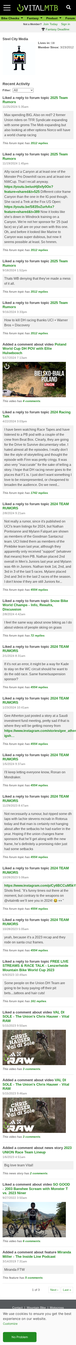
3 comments (31, 1069)
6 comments (31, 1241)
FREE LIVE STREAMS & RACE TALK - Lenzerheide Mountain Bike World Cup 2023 (35, 965)
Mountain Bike (36, 1307)
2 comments (39, 1173)
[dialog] (38, 1327)
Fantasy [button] (33, 18)
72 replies (38, 635)
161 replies (38, 1001)
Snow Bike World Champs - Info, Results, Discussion (35, 605)
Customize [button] (10, 1323)
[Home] (37, 7)
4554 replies (39, 589)
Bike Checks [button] (10, 18)
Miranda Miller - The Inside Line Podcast (37, 1254)
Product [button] (52, 18)
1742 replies (39, 492)
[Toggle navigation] (7, 7)
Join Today (50, 24)
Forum (70, 18)
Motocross (57, 1307)
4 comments (31, 401)
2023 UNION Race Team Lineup (37, 1150)
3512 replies (39, 143)
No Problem (20, 1337)
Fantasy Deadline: (57, 29)
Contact (17, 1307)
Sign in (65, 24)
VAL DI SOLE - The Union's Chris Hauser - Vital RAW (36, 1016)
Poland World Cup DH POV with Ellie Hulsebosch (34, 348)
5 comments (34, 1277)
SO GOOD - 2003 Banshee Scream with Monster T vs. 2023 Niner (36, 1188)
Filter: (7, 90)
